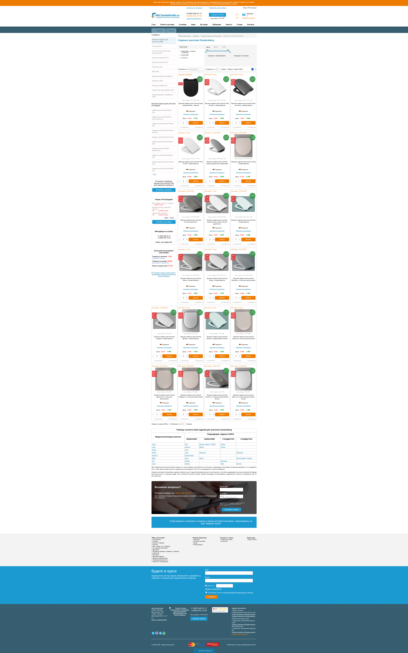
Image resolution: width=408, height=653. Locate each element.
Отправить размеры (164, 190)
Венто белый (241, 458)
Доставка (156, 549)
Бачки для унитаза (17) (160, 62)
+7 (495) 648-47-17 (164, 236)
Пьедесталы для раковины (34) (163, 90)
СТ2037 (213, 444)
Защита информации (160, 558)
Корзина (197, 539)
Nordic (154, 452)
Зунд (186, 450)
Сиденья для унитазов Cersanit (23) (163, 163)
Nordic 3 (155, 455)
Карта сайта (252, 539)
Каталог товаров (158, 543)
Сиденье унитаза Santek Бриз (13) (162, 156)
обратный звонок (182, 493)
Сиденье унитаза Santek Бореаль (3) (160, 149)
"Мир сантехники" (158, 538)
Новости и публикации (160, 561)
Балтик (239, 464)
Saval (154, 464)
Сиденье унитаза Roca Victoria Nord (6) (162, 131)
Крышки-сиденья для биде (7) (162, 76)
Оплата (155, 544)
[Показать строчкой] (255, 69)
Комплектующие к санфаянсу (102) (162, 96)
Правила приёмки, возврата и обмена (166, 551)
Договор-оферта (158, 556)
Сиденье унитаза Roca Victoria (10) (162, 125)
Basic (154, 458)
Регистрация (252, 8)
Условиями (230, 505)
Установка (182, 24)
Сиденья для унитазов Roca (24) (162, 111)
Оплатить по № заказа (194, 7)
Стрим (223, 444)
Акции (193, 24)
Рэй (186, 444)
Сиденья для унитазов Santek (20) (162, 143)
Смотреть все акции (164, 222)
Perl (153, 461)
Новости (229, 24)
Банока (201, 444)
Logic (154, 447)
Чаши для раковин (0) (159, 85)
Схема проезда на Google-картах (243, 616)
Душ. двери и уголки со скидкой (162, 203)
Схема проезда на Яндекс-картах (243, 614)
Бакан (207, 444)
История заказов (199, 541)
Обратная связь (226, 539)
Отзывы (239, 24)
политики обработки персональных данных (238, 592)
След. (172, 217)
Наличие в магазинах (190, 114)
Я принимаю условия (230, 592)
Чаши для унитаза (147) (160, 57)
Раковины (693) (157, 81)
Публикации (216, 24)
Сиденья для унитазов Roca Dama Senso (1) (162, 118)
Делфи (187, 461)
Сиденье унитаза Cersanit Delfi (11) (162, 169)
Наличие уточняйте (185, 74)
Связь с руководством (159, 620)
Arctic (154, 444)
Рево (222, 464)
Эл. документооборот (160, 548)
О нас (154, 24)
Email (207, 577)
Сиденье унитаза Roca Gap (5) (163, 137)
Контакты (250, 24)
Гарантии (156, 553)
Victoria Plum (189, 455)
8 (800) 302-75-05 (194, 16)
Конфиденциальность (160, 560)
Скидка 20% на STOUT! (159, 213)
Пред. (166, 217)
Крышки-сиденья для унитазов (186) (160, 40)
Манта (201, 447)
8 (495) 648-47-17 (194, 13)
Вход (245, 8)
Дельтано (202, 452)
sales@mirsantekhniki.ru (194, 18)
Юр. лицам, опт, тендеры (161, 546)
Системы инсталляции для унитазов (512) (161, 52)
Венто (201, 458)
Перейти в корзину (248, 18)
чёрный (249, 458)
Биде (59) (155, 71)
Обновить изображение (213, 589)
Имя (206, 570)
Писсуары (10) (157, 67)
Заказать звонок (217, 15)
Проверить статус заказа (217, 7)
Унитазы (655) (157, 46)
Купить (195, 123)
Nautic (154, 450)
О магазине (157, 539)
